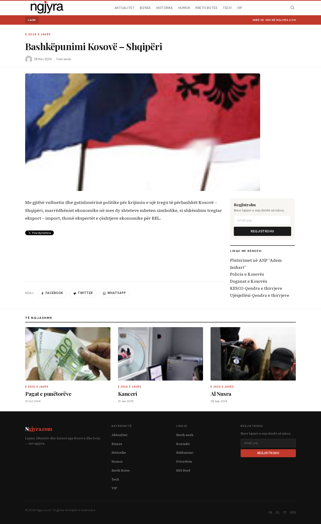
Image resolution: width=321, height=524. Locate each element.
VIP (239, 8)
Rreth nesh (184, 435)
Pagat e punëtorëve (48, 393)
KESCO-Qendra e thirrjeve (256, 288)
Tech (227, 8)
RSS (293, 513)
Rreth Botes (206, 8)
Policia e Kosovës (247, 274)
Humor (184, 8)
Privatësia (184, 461)
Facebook (54, 293)
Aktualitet (124, 8)
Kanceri (127, 393)
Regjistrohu (262, 231)
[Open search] (292, 7)
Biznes (145, 8)
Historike (164, 8)
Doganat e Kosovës (248, 281)
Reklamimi (184, 452)
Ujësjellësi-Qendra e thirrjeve (259, 295)
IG (277, 513)
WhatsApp (116, 293)
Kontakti (183, 444)
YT (284, 513)
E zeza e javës (38, 34)
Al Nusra (221, 393)
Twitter (85, 293)
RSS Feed (183, 470)
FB (270, 513)
